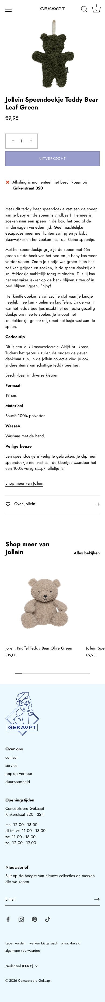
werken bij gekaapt (43, 943)
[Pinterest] (34, 919)
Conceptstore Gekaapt (34, 980)
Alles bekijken (87, 553)
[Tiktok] (47, 919)
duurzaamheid (17, 782)
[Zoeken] (84, 10)
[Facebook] (8, 919)
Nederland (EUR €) (19, 966)
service (11, 765)
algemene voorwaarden (22, 950)
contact (11, 757)
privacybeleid (70, 943)
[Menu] (9, 9)
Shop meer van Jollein (24, 483)
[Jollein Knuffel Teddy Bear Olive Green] (44, 603)
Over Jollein (24, 504)
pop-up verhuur (18, 774)
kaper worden (15, 943)
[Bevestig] (97, 899)
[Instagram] (21, 919)
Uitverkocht (52, 158)
